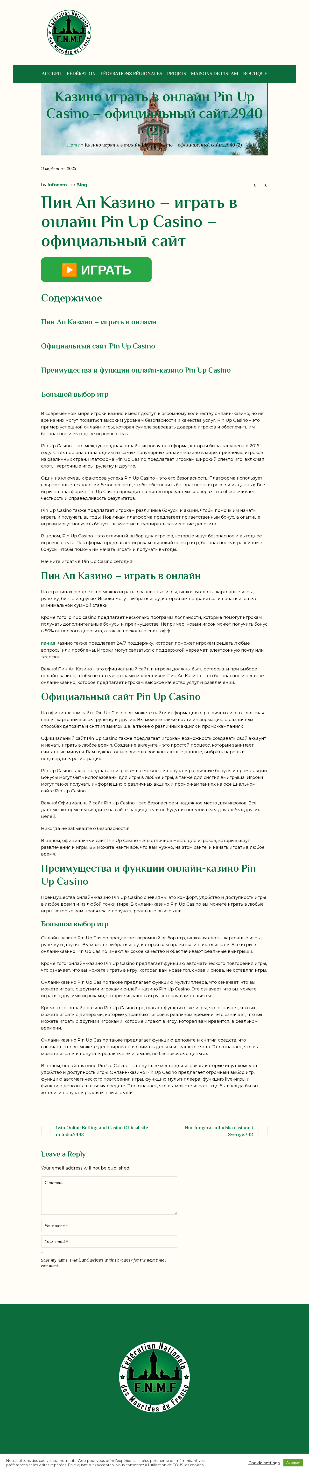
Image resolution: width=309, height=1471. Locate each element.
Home (73, 145)
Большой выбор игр (75, 395)
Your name (56, 1226)
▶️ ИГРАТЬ (96, 269)
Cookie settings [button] (264, 1462)
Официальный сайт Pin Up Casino (98, 347)
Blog (82, 184)
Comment (54, 1182)
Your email (56, 1241)
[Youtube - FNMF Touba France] (169, 1442)
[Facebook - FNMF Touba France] (138, 1442)
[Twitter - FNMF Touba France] (149, 1442)
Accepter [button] (293, 1462)
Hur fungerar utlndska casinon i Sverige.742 (219, 1131)
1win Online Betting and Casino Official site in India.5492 (102, 1131)
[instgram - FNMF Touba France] (159, 1442)
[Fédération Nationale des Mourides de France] (154, 1377)
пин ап (48, 643)
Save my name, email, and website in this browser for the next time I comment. (104, 1263)
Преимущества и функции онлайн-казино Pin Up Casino (136, 371)
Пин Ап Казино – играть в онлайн (98, 322)
